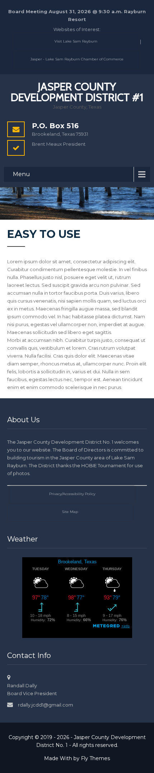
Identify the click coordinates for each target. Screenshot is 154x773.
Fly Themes (95, 758)
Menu (21, 174)
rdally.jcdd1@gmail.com (45, 705)
